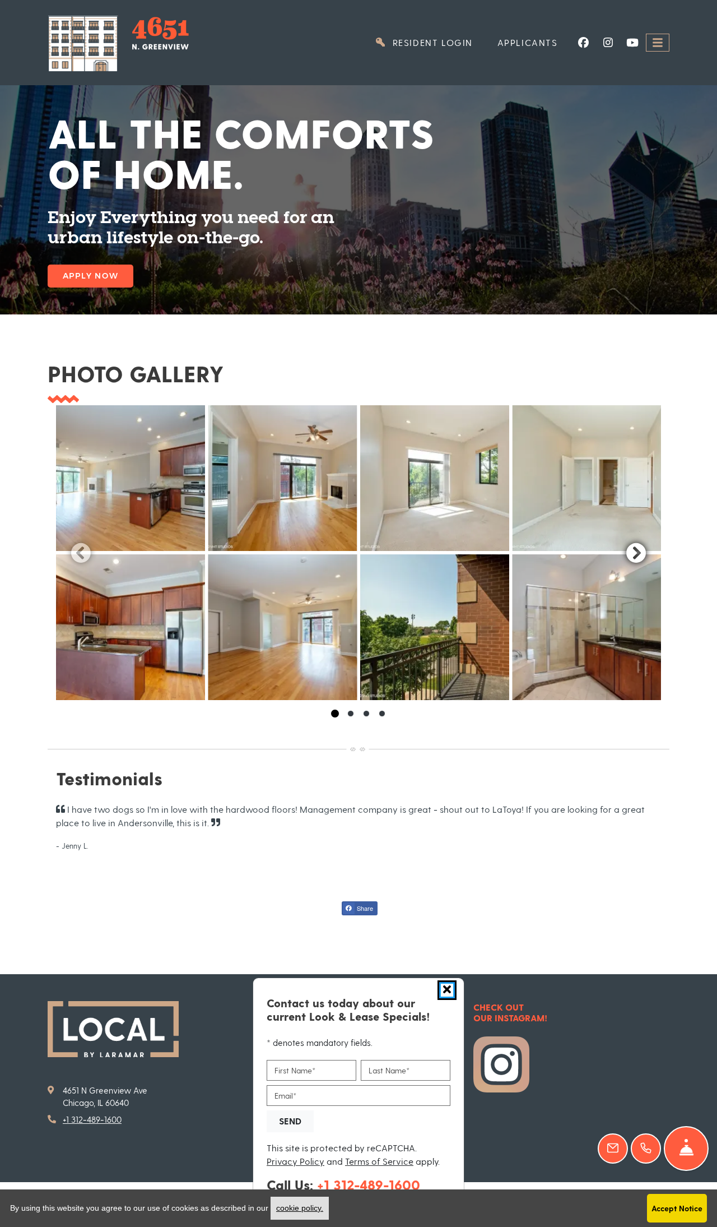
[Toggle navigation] (657, 43)
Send (290, 1120)
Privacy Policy (295, 1160)
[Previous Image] (80, 552)
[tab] (335, 713)
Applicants (533, 42)
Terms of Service (379, 1160)
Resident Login (437, 42)
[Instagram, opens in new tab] (608, 42)
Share (364, 908)
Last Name (389, 1070)
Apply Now (90, 276)
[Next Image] (636, 552)
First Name (294, 1070)
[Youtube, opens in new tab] (632, 42)
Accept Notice (676, 1208)
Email (285, 1095)
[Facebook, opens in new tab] (583, 42)
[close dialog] (447, 990)
